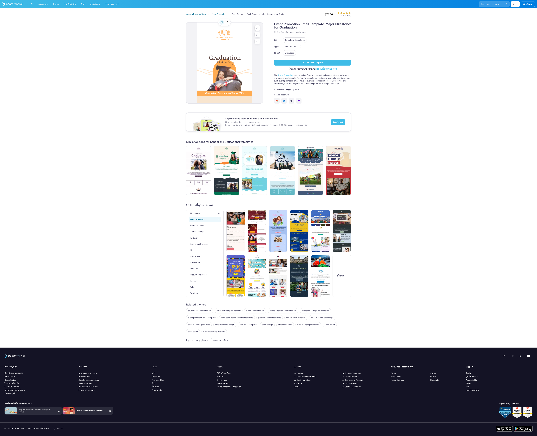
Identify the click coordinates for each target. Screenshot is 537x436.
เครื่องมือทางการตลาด (88, 387)
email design (267, 325)
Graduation (289, 53)
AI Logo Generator (350, 383)
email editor (193, 331)
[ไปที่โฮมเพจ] (11, 4)
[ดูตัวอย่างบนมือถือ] (227, 22)
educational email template (199, 311)
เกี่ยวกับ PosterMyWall (13, 373)
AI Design (298, 373)
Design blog (222, 380)
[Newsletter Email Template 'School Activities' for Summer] (320, 231)
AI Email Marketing (302, 380)
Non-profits (157, 390)
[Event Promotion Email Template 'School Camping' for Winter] (320, 276)
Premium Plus (158, 380)
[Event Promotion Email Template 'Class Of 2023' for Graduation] (198, 170)
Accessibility (471, 380)
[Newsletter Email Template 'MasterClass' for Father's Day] (342, 231)
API (467, 387)
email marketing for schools (229, 311)
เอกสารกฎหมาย (472, 390)
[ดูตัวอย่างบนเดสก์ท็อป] (221, 22)
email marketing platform (214, 331)
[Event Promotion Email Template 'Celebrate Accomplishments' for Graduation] (282, 170)
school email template (295, 318)
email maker (329, 325)
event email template (255, 311)
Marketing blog (223, 383)
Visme (433, 373)
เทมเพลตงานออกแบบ (87, 373)
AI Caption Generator (351, 387)
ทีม (153, 383)
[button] (257, 28)
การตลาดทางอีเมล (220, 340)
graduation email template (269, 318)
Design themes (85, 383)
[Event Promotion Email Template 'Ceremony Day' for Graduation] (226, 170)
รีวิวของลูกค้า (10, 393)
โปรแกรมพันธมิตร (12, 383)
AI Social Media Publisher (305, 376)
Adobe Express (397, 380)
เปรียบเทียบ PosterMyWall (402, 367)
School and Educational (295, 40)
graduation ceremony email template (237, 318)
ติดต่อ (468, 373)
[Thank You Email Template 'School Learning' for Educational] (299, 231)
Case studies (10, 380)
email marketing (285, 325)
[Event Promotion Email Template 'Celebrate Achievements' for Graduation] (254, 170)
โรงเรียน (156, 387)
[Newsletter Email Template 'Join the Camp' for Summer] (257, 276)
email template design (224, 325)
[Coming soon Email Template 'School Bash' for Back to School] (235, 276)
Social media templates (88, 380)
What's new (9, 376)
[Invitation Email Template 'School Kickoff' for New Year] (310, 170)
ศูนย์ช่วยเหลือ (472, 376)
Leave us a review (12, 387)
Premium (156, 376)
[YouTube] (528, 356)
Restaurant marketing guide (229, 387)
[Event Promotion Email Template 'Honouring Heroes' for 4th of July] (338, 170)
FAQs (468, 383)
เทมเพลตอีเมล (84, 376)
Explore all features (86, 390)
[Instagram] (512, 356)
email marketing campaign (322, 318)
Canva (393, 373)
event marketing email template (315, 311)
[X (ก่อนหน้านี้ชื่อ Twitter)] (520, 356)
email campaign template (308, 325)
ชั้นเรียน (220, 376)
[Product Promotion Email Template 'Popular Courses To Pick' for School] (278, 276)
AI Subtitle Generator (351, 373)
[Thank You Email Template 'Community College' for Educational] (235, 231)
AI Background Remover (353, 380)
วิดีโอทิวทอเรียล (224, 373)
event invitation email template (283, 311)
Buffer (433, 376)
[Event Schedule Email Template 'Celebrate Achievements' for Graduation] (257, 231)
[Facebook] (504, 356)
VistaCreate (396, 376)
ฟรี (153, 373)
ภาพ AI (297, 387)
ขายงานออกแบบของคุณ (14, 390)
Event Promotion (292, 46)
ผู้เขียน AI (298, 383)
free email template (248, 325)
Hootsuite (434, 380)
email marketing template (199, 325)
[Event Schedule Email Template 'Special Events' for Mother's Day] (278, 231)
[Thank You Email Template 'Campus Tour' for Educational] (299, 276)
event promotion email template (202, 318)
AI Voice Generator (350, 376)
